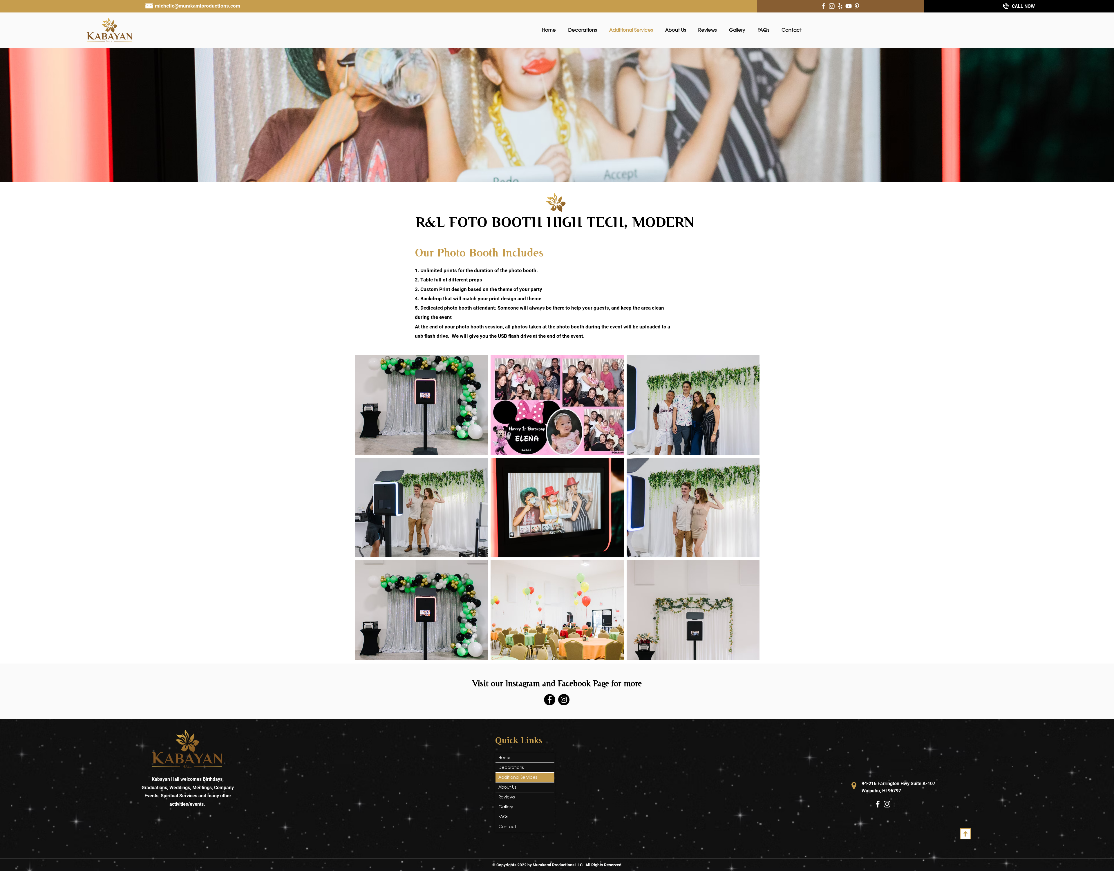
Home (504, 757)
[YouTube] (848, 6)
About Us (507, 787)
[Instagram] (832, 6)
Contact (507, 826)
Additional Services (517, 777)
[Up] (965, 833)
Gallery (505, 807)
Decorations (511, 767)
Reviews (506, 797)
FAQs (503, 816)
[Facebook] (823, 6)
